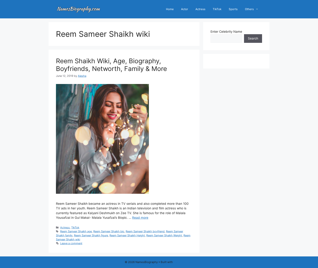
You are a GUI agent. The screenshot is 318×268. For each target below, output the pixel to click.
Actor (184, 9)
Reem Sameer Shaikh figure (91, 235)
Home (170, 9)
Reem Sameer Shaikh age (76, 231)
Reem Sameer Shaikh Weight (164, 235)
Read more (140, 217)
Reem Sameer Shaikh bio (108, 231)
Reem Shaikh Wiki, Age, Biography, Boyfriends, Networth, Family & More (111, 64)
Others (249, 9)
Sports (233, 9)
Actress (200, 9)
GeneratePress (183, 262)
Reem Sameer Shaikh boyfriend (145, 231)
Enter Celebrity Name (226, 31)
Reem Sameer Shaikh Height (127, 235)
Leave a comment (71, 243)
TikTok (217, 9)
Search (253, 38)
